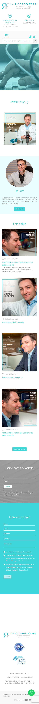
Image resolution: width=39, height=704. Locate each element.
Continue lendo (19, 449)
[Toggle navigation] (7, 36)
